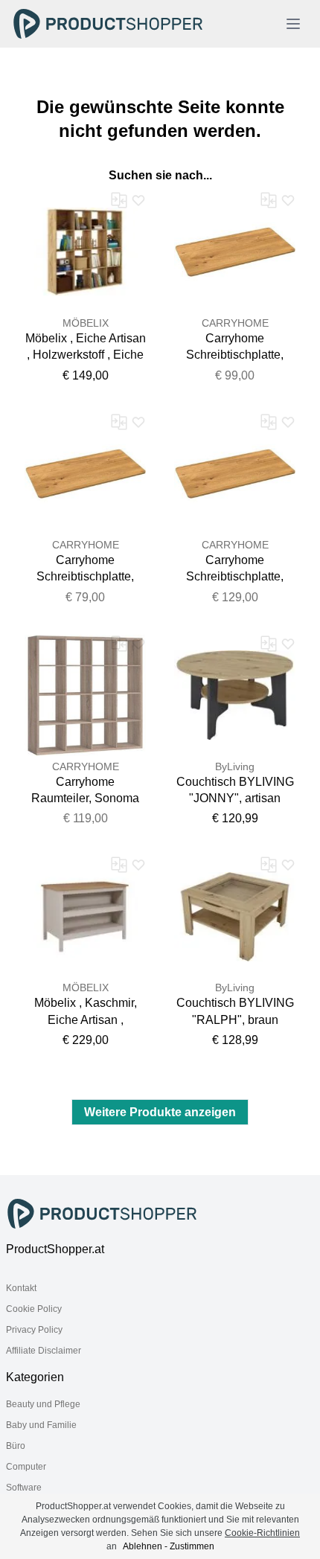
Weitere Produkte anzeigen (160, 1112)
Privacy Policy (34, 1330)
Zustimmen (192, 1546)
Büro (15, 1446)
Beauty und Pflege (43, 1404)
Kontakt (21, 1288)
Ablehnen (142, 1546)
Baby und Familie (41, 1425)
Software (24, 1487)
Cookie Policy (34, 1309)
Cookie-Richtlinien (262, 1533)
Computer (26, 1467)
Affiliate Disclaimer (43, 1350)
